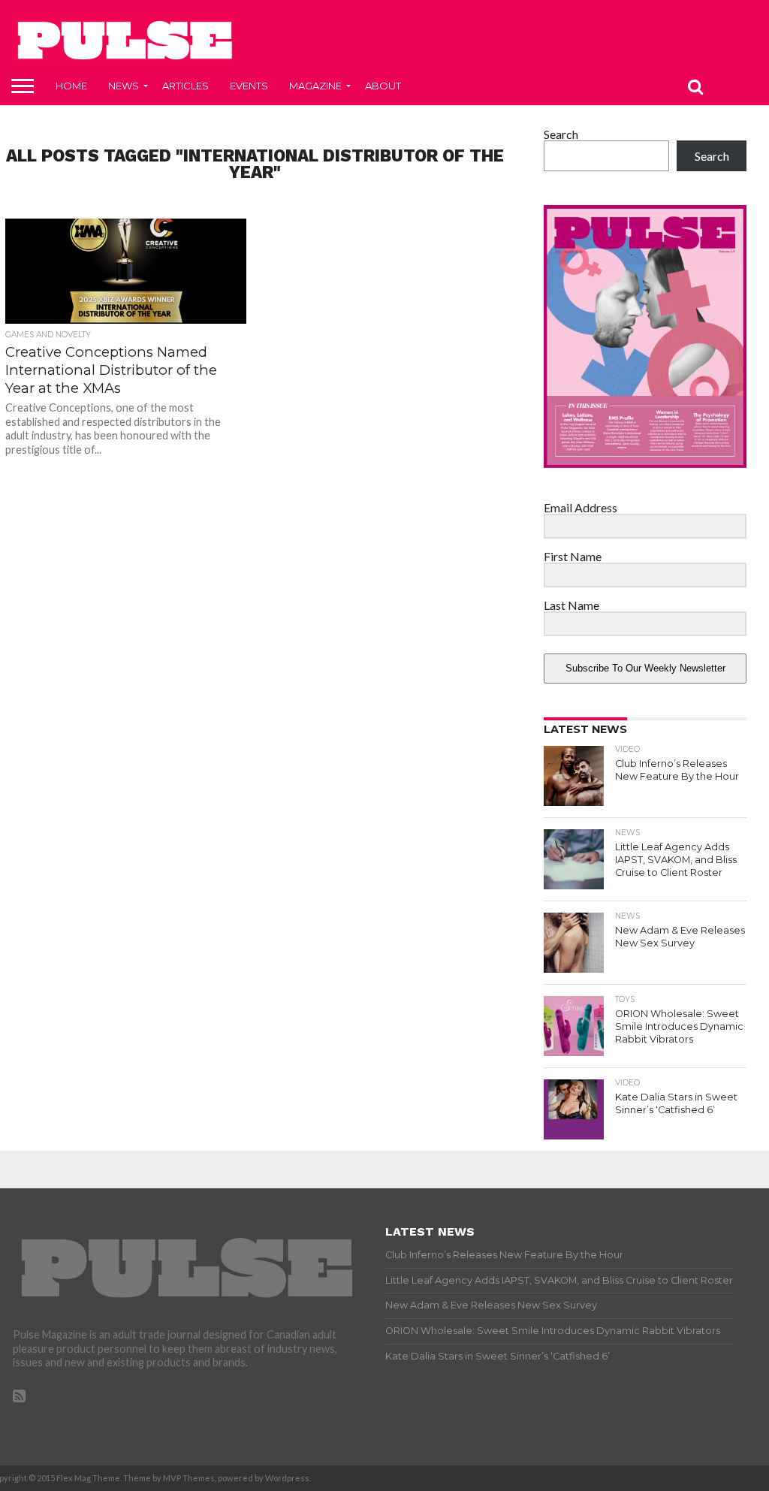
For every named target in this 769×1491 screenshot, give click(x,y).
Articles (185, 86)
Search (561, 134)
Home (71, 86)
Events (249, 86)
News (123, 86)
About (383, 86)
